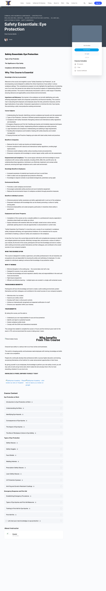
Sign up (98, 3)
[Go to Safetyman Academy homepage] (8, 3)
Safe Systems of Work (12, 20)
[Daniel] (9, 534)
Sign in (90, 3)
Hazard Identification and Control (37, 18)
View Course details (10, 34)
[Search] (84, 3)
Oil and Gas (55, 18)
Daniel (15, 534)
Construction (37, 15)
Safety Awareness (27, 20)
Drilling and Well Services (13, 18)
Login (87, 53)
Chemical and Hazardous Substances (17, 15)
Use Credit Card (86, 49)
